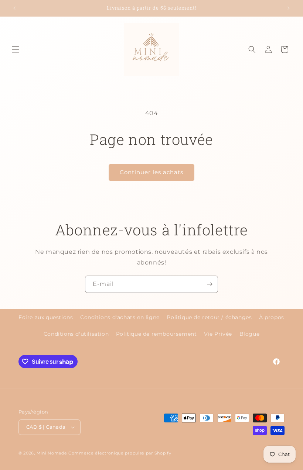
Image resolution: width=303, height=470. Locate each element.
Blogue (249, 334)
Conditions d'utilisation (76, 334)
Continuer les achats (151, 172)
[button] (15, 49)
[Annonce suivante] (288, 8)
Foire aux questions (45, 317)
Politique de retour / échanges (209, 317)
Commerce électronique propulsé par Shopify (119, 453)
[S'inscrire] (209, 284)
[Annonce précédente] (14, 8)
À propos (271, 317)
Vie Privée (218, 334)
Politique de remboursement (156, 334)
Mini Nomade (52, 453)
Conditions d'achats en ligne (120, 317)
